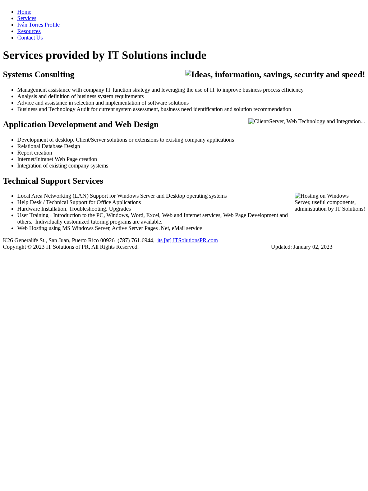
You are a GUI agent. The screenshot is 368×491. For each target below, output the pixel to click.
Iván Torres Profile (38, 25)
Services (26, 18)
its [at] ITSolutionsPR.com (187, 240)
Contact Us (30, 38)
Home (24, 12)
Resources (29, 31)
